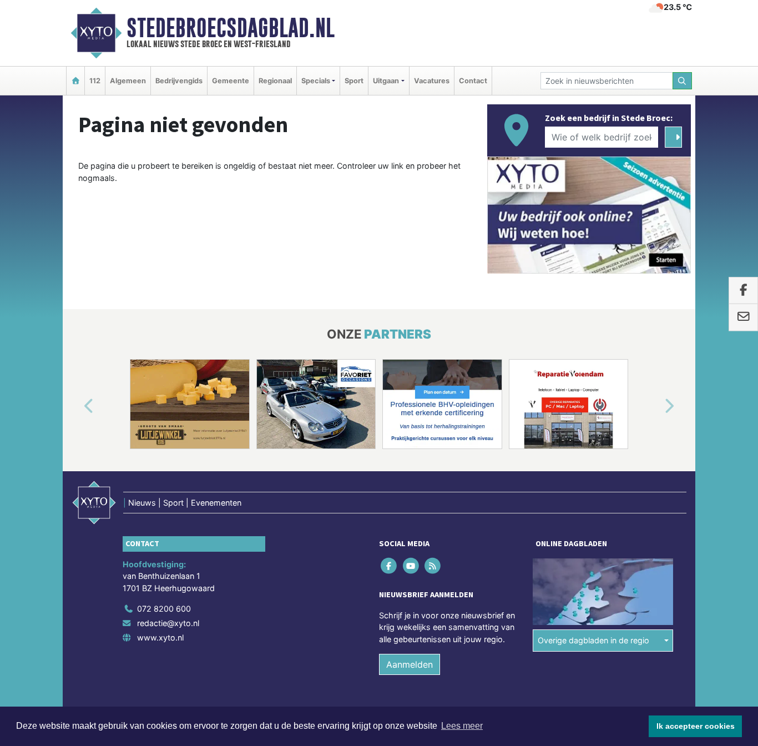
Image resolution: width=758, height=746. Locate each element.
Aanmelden (409, 664)
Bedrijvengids (179, 81)
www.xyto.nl (160, 637)
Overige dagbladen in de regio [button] (593, 640)
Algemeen (128, 81)
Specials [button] (315, 81)
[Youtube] (411, 565)
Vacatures (431, 81)
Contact (473, 81)
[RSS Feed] (433, 565)
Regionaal (275, 81)
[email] (743, 317)
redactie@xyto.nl (168, 623)
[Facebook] (390, 565)
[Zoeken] (683, 80)
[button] (76, 406)
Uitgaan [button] (386, 81)
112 (94, 81)
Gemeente (230, 81)
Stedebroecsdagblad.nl (231, 28)
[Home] (75, 81)
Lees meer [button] (462, 725)
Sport (354, 81)
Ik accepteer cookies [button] (695, 726)
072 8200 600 (164, 608)
